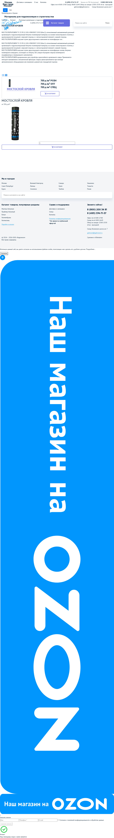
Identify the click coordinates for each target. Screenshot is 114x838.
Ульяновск (90, 183)
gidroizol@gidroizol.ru (81, 7)
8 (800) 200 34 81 (97, 210)
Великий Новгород (36, 183)
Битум (4, 215)
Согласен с (81, 820)
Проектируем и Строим (9, 13)
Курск (4, 189)
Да (5, 10)
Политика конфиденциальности (59, 219)
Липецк (32, 186)
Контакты (43, 2)
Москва (4, 183)
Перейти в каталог (8, 224)
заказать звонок (6, 824)
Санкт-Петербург (7, 186)
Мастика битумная (8, 209)
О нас (36, 2)
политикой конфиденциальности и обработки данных (85, 820)
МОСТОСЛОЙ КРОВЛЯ (21, 89)
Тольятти (90, 186)
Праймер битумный (8, 212)
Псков (89, 189)
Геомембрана (6, 218)
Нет (10, 10)
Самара (61, 183)
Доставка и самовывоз (24, 2)
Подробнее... (91, 249)
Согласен (4, 253)
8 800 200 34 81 (106, 2)
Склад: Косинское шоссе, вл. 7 (102, 7)
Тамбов (61, 189)
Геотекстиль (5, 220)
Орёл (60, 186)
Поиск (107, 23)
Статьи (51, 212)
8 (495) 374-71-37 (71, 2)
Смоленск (33, 189)
